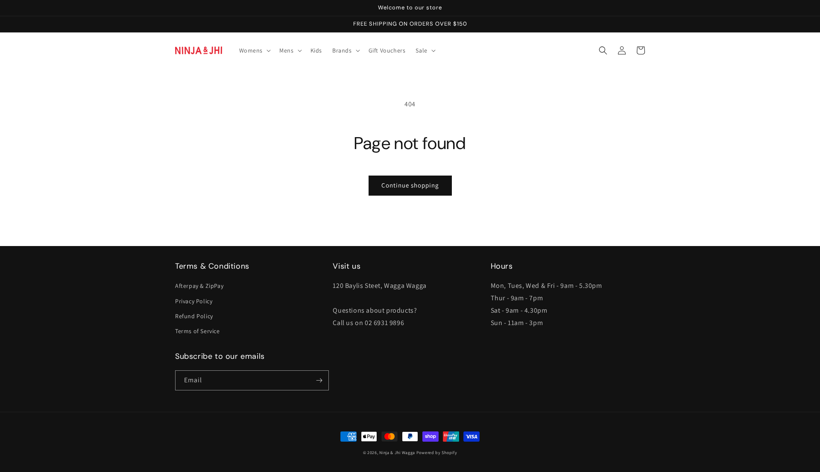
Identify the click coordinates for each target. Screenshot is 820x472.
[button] (254, 50)
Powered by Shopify (436, 452)
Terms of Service (197, 331)
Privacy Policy (193, 301)
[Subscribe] (319, 380)
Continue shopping (410, 185)
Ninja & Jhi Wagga (397, 452)
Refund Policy (194, 316)
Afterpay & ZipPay (199, 286)
